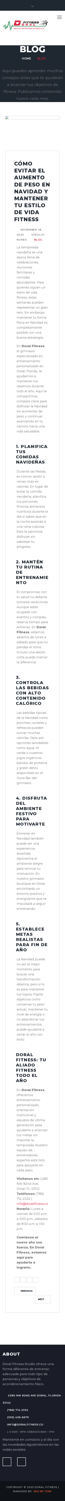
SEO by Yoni (42, 1491)
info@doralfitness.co (32, 1204)
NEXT (41, 1299)
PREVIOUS (27, 1291)
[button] (32, 6)
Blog (41, 58)
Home (26, 58)
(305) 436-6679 (18, 1417)
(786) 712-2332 (17, 1410)
